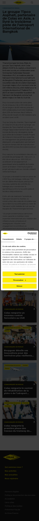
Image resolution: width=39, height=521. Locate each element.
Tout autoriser (19, 274)
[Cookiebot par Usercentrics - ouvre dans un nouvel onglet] (28, 233)
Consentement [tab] (7, 239)
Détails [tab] (18, 239)
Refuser (19, 286)
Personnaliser (18, 280)
